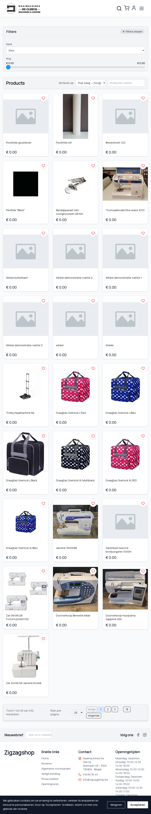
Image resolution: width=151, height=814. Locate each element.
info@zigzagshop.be (95, 779)
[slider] (8, 67)
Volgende (93, 715)
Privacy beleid (49, 779)
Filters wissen (134, 31)
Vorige (92, 709)
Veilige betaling (50, 773)
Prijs (8, 58)
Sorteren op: (66, 83)
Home (45, 758)
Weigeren (116, 804)
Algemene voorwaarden (56, 768)
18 (127, 709)
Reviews (46, 763)
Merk (9, 44)
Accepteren (137, 804)
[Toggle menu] (141, 8)
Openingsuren (50, 784)
